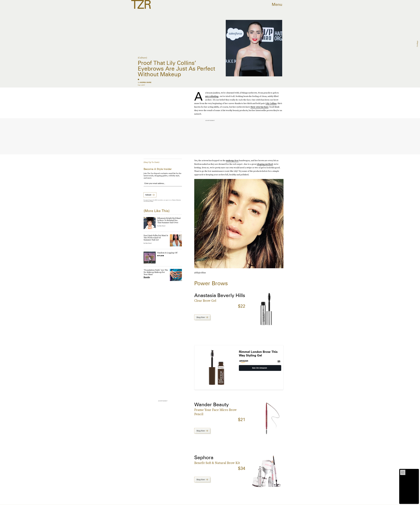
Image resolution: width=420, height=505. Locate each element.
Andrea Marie (145, 82)
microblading (211, 96)
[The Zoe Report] (141, 4)
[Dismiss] (416, 471)
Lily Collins (271, 103)
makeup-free (232, 160)
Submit (148, 195)
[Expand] (401, 471)
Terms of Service (176, 200)
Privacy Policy (149, 201)
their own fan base (259, 106)
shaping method (265, 164)
